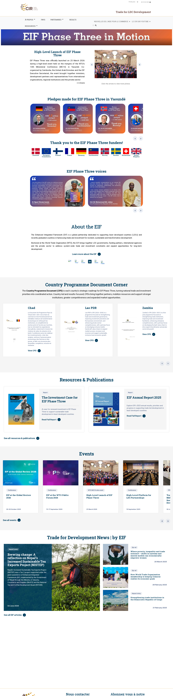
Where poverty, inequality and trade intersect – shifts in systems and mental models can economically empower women (148, 554)
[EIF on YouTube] (76, 261)
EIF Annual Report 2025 (144, 397)
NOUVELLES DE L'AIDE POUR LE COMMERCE (111, 21)
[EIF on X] (70, 261)
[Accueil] (29, 7)
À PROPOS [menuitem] (27, 20)
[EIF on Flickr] (103, 262)
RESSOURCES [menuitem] (29, 26)
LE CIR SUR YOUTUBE (140, 21)
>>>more (81, 83)
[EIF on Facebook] (83, 261)
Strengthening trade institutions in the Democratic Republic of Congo (147, 598)
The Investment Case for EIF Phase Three (60, 399)
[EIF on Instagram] (96, 261)
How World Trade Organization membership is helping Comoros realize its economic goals (146, 576)
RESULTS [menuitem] (72, 20)
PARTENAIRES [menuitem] (55, 20)
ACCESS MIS (145, 2)
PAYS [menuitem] (43, 20)
